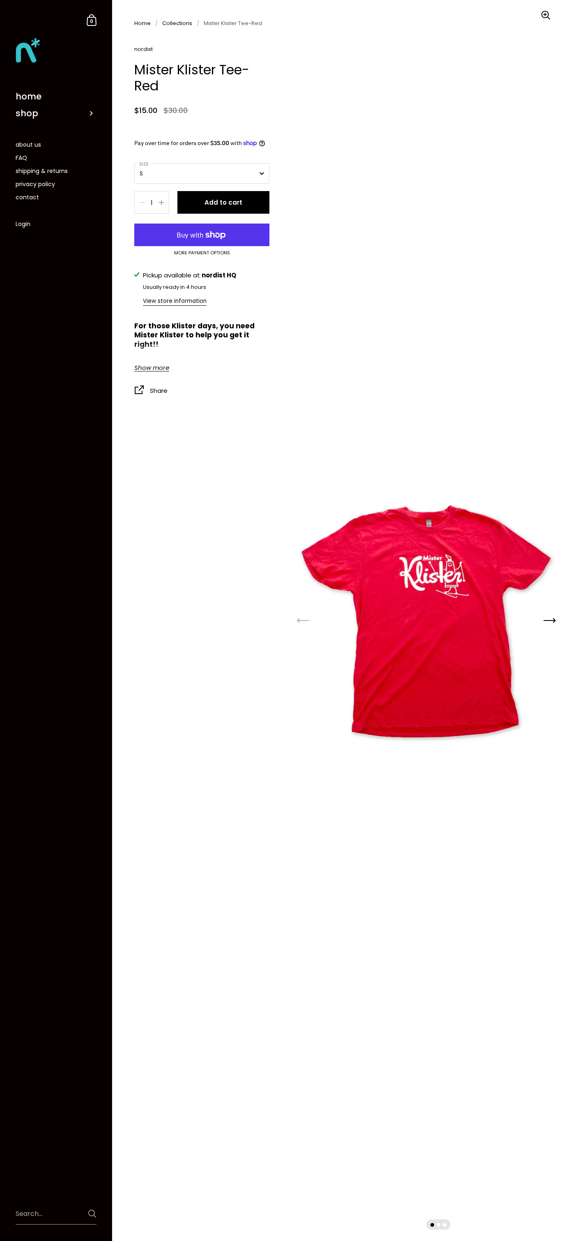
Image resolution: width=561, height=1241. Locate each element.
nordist (143, 49)
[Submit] (92, 1213)
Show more (151, 368)
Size (144, 164)
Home (142, 23)
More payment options (202, 253)
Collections (177, 23)
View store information (175, 301)
